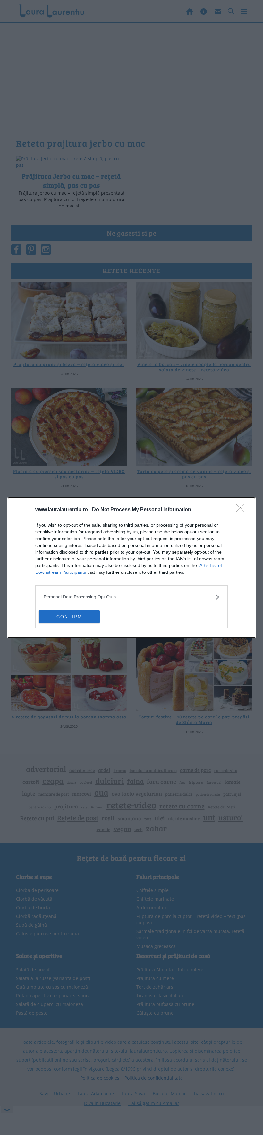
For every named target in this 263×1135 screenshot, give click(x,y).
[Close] (242, 510)
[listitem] (131, 597)
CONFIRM (69, 616)
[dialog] (131, 568)
